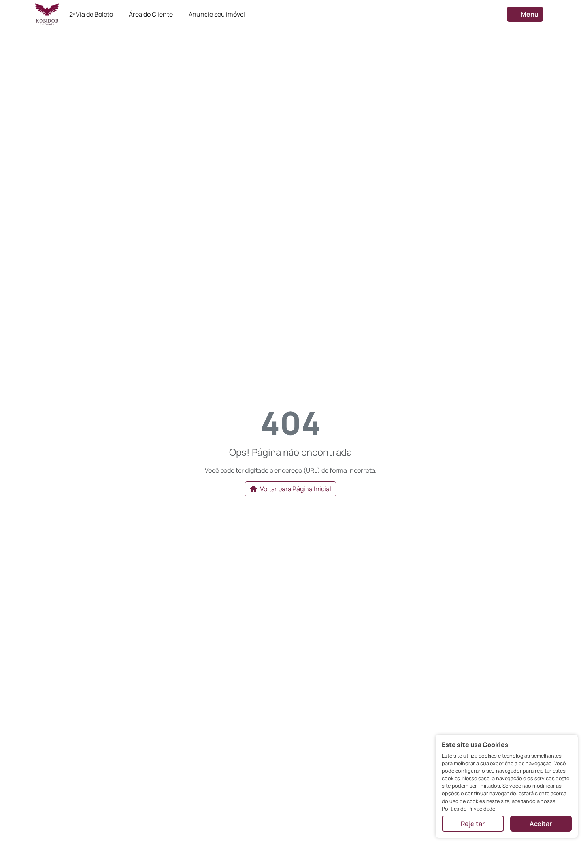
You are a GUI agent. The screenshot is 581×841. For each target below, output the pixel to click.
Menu (529, 14)
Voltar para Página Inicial (295, 489)
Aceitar (541, 823)
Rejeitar (473, 823)
